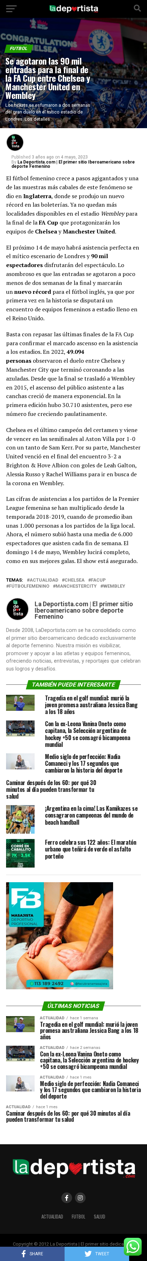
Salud (99, 1216)
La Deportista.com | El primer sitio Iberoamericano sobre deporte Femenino (73, 164)
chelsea (75, 580)
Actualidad (52, 1216)
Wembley (114, 586)
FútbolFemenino (29, 586)
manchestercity (76, 586)
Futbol (78, 1216)
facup (98, 580)
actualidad (44, 580)
